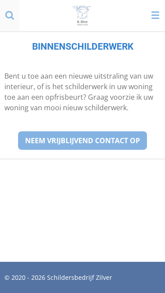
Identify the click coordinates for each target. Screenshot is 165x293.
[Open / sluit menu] (155, 15)
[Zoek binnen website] (9, 15)
